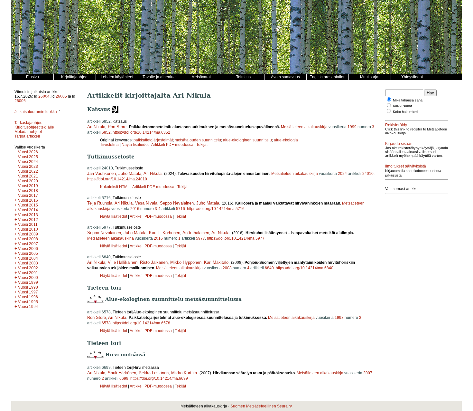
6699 (123, 378)
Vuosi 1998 (28, 287)
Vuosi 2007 (28, 244)
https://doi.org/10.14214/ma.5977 (235, 238)
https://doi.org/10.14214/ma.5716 (216, 208)
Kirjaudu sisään (399, 143)
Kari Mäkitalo (216, 262)
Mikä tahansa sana (407, 100)
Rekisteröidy (396, 125)
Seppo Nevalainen (177, 203)
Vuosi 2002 (28, 268)
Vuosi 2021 (28, 176)
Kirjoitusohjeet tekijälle (34, 127)
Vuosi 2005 (28, 253)
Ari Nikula (96, 126)
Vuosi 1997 (28, 292)
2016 (134, 208)
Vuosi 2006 (28, 248)
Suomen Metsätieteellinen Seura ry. (261, 406)
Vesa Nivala (146, 203)
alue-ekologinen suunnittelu (247, 140)
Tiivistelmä (109, 144)
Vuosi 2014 (28, 210)
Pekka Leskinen (154, 372)
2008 (227, 268)
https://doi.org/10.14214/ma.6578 (141, 323)
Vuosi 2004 (28, 258)
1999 (352, 127)
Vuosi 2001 (28, 273)
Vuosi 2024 (28, 161)
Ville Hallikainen (122, 262)
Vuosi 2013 (28, 215)
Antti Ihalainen (195, 232)
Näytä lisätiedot (136, 144)
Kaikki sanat (402, 106)
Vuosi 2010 (28, 229)
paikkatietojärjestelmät (153, 140)
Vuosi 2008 (28, 239)
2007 (367, 373)
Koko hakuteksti (405, 112)
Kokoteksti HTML (115, 187)
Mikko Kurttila (184, 372)
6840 (269, 268)
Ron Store (117, 126)
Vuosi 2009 (28, 234)
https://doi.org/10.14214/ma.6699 (159, 378)
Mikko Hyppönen (185, 262)
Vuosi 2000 (28, 277)
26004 (44, 96)
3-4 (158, 208)
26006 (20, 101)
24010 (368, 173)
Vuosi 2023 (28, 166)
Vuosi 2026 (28, 152)
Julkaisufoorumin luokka (35, 112)
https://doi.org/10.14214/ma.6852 (141, 132)
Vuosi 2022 (28, 171)
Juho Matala (129, 173)
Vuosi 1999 (28, 282)
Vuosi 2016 (28, 200)
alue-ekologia (286, 140)
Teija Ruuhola (99, 203)
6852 (106, 132)
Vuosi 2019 (28, 186)
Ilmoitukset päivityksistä (405, 166)
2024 (342, 173)
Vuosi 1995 (28, 302)
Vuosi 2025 (28, 157)
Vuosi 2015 (28, 205)
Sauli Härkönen (122, 372)
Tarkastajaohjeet (28, 122)
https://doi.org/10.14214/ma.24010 (117, 179)
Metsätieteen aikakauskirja (304, 127)
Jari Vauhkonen (101, 173)
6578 (106, 323)
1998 (339, 317)
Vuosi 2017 (28, 195)
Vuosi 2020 (28, 181)
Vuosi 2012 (28, 219)
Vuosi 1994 (28, 306)
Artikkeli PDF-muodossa (172, 144)
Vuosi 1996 (28, 297)
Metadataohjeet (28, 131)
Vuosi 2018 (28, 190)
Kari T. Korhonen (164, 232)
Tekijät (202, 144)
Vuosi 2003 (28, 263)
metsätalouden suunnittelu (198, 140)
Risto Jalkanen (154, 262)
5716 (180, 208)
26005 (61, 96)
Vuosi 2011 (28, 224)
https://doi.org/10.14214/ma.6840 (304, 268)
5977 (200, 238)
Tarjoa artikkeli (27, 136)
